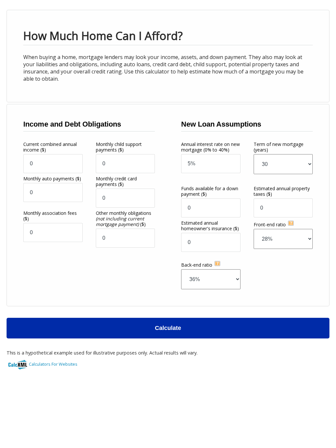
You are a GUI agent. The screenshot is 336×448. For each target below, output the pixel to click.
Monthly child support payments (119, 147)
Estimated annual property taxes (282, 191)
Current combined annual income (50, 147)
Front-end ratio (270, 224)
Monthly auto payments (52, 178)
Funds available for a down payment (209, 191)
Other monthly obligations (123, 218)
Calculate (168, 328)
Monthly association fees (50, 216)
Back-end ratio (196, 265)
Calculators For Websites (53, 364)
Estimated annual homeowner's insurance (210, 226)
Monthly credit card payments (116, 181)
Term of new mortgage (279, 147)
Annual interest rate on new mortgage (210, 147)
